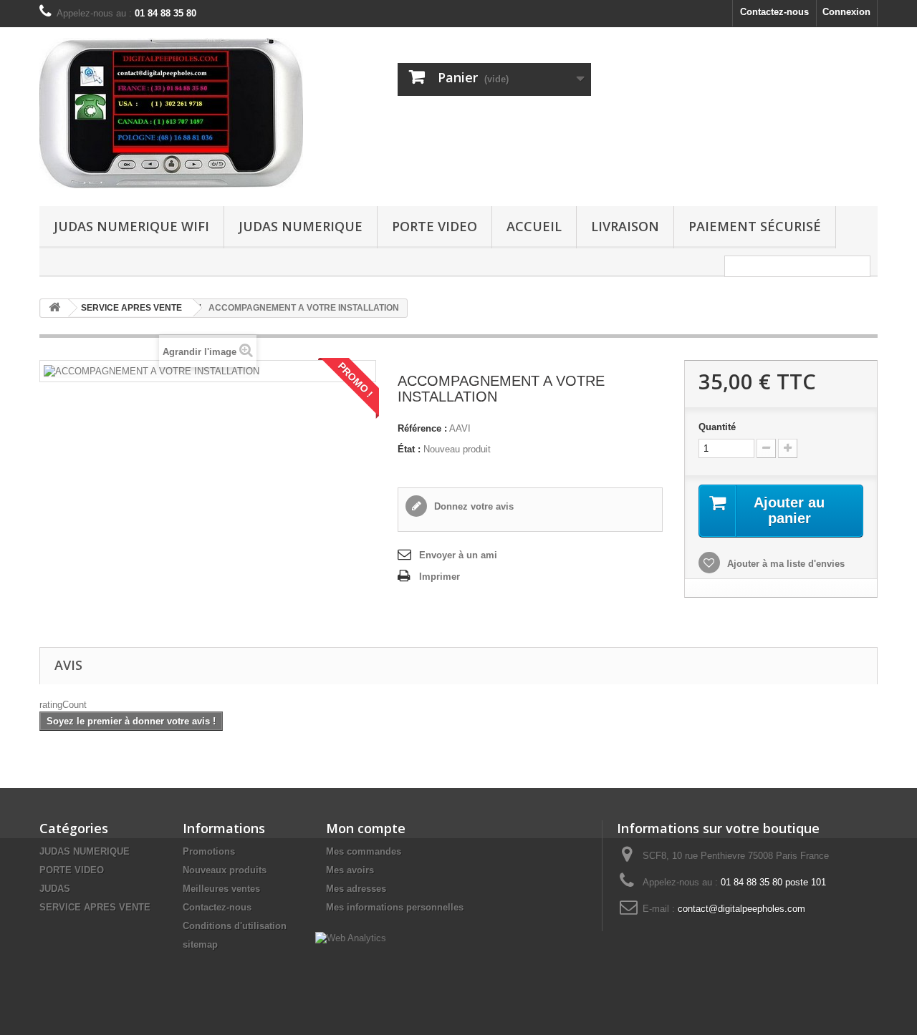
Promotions (209, 851)
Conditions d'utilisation (235, 925)
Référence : (422, 428)
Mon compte (365, 828)
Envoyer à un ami (458, 555)
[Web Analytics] (350, 937)
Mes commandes (363, 851)
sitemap (200, 944)
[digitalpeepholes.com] (171, 113)
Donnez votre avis (472, 506)
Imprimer (439, 576)
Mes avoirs (350, 870)
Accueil (534, 226)
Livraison (625, 226)
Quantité (717, 427)
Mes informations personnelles (395, 907)
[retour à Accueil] (54, 308)
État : (409, 449)
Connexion (846, 11)
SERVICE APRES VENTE (94, 907)
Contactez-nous (774, 11)
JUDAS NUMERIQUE (301, 226)
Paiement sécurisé (754, 226)
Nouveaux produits (225, 870)
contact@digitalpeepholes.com (741, 908)
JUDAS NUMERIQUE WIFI (131, 226)
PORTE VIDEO (434, 226)
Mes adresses (356, 888)
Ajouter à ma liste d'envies (784, 563)
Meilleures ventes (221, 888)
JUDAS (54, 888)
